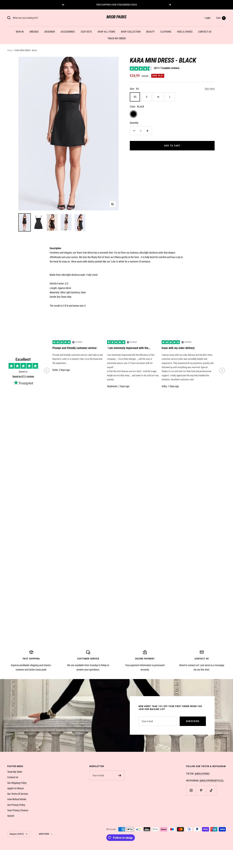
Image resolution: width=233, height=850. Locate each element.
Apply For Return (15, 788)
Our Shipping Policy (17, 782)
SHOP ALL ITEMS (106, 31)
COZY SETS (86, 31)
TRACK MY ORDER (117, 38)
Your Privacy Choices (17, 810)
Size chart (210, 88)
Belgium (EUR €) (17, 834)
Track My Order (14, 771)
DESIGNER (49, 31)
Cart (220, 17)
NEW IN (20, 31)
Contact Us (12, 777)
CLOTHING (165, 31)
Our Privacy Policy (16, 804)
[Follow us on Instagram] (191, 790)
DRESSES (34, 31)
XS (135, 96)
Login (207, 17)
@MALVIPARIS (202, 773)
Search (10, 815)
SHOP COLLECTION (131, 31)
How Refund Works (16, 799)
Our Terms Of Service (17, 793)
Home (9, 50)
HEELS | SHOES (184, 31)
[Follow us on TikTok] (211, 790)
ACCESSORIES (68, 31)
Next (222, 370)
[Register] (119, 775)
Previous (46, 370)
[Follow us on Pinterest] (201, 790)
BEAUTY (150, 31)
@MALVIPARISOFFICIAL (212, 780)
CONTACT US (204, 31)
